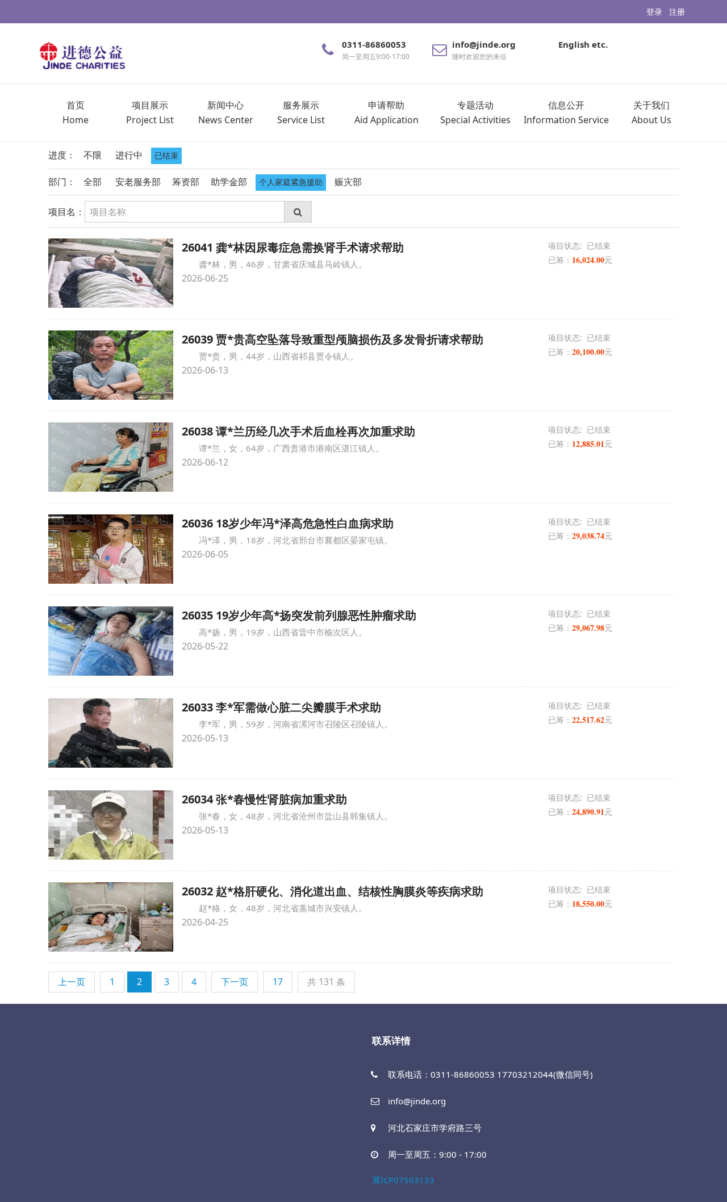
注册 (677, 11)
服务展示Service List (301, 112)
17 (278, 981)
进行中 (129, 155)
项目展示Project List (150, 112)
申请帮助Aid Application (386, 112)
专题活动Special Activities (475, 112)
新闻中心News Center (225, 112)
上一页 (71, 981)
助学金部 (229, 181)
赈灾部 (348, 181)
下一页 (234, 981)
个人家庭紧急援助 (291, 182)
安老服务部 (138, 181)
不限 (92, 155)
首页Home (75, 112)
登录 (654, 11)
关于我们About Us (651, 112)
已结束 (166, 155)
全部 (92, 181)
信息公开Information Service (566, 112)
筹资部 (185, 181)
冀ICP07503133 (403, 1180)
